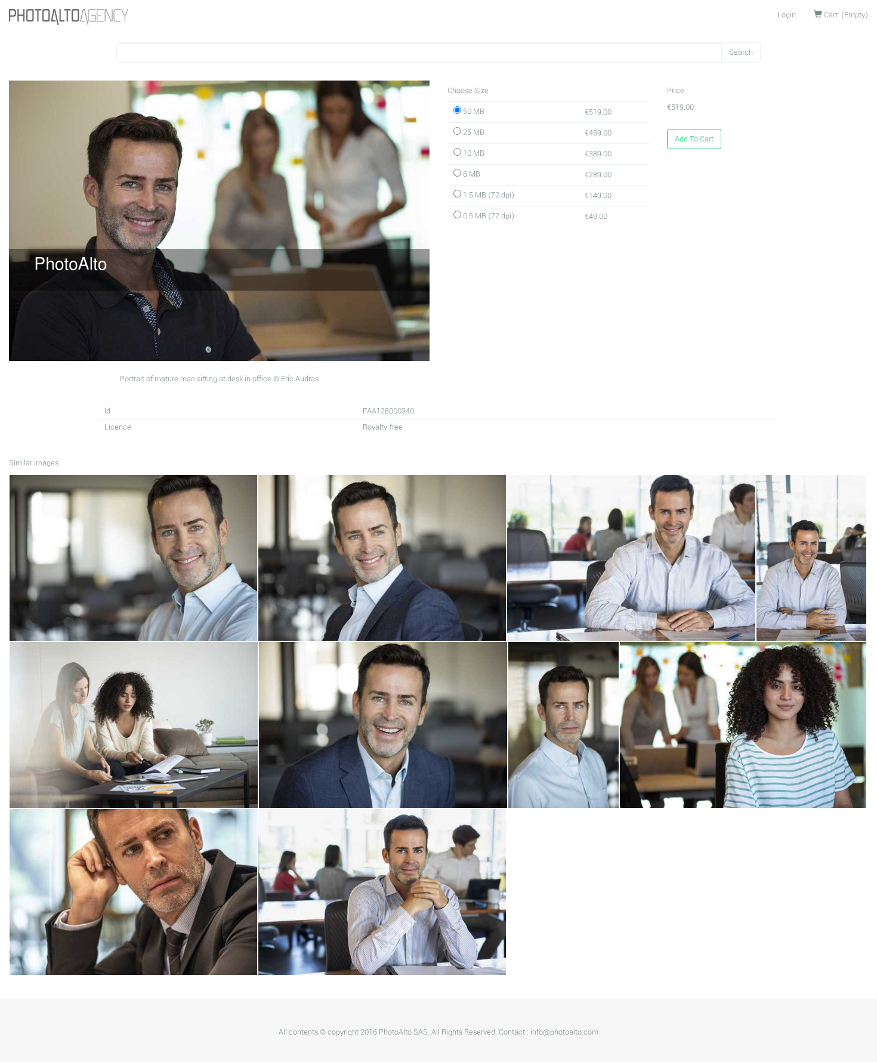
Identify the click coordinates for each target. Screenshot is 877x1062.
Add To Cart (694, 139)
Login (786, 15)
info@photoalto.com (564, 1032)
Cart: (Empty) (845, 15)
